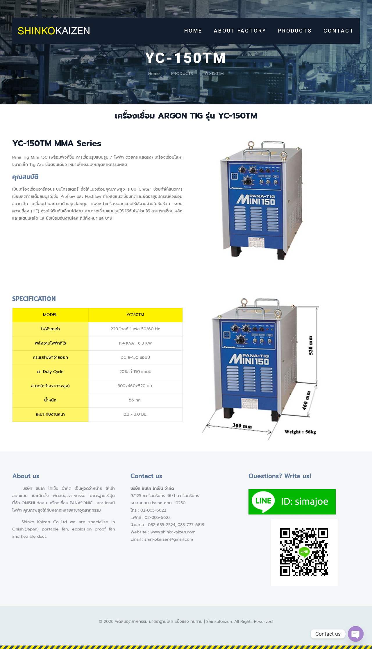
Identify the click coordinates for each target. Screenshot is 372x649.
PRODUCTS (182, 74)
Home (154, 74)
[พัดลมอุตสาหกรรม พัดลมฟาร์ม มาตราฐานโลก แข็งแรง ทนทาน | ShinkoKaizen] (54, 31)
